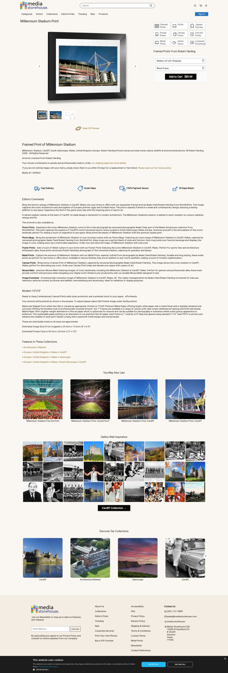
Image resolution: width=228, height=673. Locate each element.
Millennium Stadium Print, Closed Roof (90, 421)
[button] (85, 669)
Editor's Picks (68, 14)
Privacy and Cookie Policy (48, 666)
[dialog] (114, 664)
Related (42, 347)
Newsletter (136, 645)
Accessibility (137, 606)
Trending (82, 14)
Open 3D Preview (90, 128)
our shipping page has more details (108, 163)
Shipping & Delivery (140, 626)
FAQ (133, 611)
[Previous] (38, 66)
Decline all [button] (180, 664)
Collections (52, 14)
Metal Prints (137, 640)
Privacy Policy (138, 616)
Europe (27, 352)
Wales (54, 352)
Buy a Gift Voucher (104, 640)
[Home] (36, 8)
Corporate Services (104, 631)
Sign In (201, 14)
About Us (99, 606)
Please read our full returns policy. (155, 168)
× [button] (225, 659)
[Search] (151, 5)
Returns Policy (138, 621)
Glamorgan (65, 357)
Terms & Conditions (141, 631)
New (93, 14)
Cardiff (63, 352)
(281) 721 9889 (175, 611)
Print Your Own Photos (106, 635)
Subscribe (75, 629)
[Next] (135, 66)
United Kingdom (41, 352)
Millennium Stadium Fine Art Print (42, 421)
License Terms (138, 635)
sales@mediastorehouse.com (182, 616)
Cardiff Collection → (114, 508)
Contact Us (169, 606)
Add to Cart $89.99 (180, 76)
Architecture (30, 347)
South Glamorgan (68, 362)
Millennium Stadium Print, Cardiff (137, 421)
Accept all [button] (154, 664)
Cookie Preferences (141, 650)
